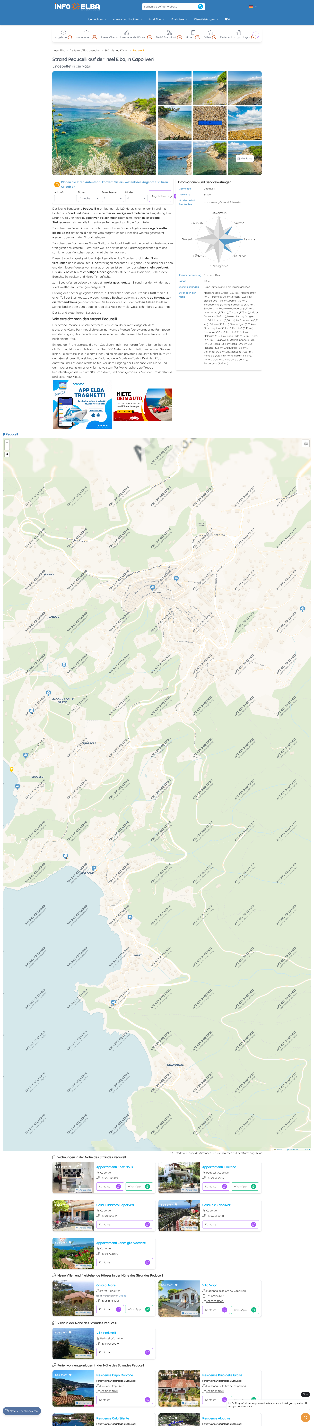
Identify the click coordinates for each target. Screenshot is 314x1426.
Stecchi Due (210, 300)
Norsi (255, 335)
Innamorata (210, 312)
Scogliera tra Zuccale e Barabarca (223, 308)
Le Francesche (244, 320)
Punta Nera (233, 355)
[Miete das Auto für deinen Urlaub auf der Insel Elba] (142, 405)
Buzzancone (234, 351)
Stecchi (236, 296)
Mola (230, 316)
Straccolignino (212, 328)
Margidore (230, 359)
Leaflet (279, 1149)
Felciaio (213, 324)
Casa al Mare (105, 1285)
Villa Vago (209, 1285)
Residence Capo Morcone (114, 1375)
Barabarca (237, 304)
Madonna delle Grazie (216, 292)
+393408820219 (109, 1343)
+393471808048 (109, 1177)
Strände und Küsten (116, 50)
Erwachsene (109, 192)
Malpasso (209, 335)
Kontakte (104, 1186)
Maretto (245, 292)
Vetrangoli (209, 351)
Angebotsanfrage (161, 196)
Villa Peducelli (106, 1333)
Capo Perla (233, 335)
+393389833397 (215, 1177)
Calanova (221, 339)
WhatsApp (134, 1186)
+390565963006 (110, 1300)
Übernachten (95, 19)
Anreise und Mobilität (126, 19)
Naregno (209, 332)
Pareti (232, 300)
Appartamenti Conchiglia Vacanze (121, 1243)
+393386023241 (109, 1215)
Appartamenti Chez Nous (114, 1167)
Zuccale (233, 312)
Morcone (214, 296)
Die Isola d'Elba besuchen (85, 50)
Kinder (129, 192)
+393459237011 (109, 1391)
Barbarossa (210, 363)
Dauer (81, 192)
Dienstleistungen (204, 19)
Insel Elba (155, 19)
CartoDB (307, 1149)
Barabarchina (211, 304)
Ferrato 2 (231, 332)
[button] (94, 869)
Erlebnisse (177, 19)
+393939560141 (215, 1215)
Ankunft (59, 192)
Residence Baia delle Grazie (222, 1375)
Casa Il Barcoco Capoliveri (115, 1205)
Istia (234, 343)
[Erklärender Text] (7, 454)
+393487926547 (109, 1253)
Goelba (122, 1295)
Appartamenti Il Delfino (219, 1167)
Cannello (244, 339)
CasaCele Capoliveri (216, 1205)
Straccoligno (237, 324)
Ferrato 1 (237, 328)
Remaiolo (209, 355)
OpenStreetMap (293, 1149)
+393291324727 (215, 1296)
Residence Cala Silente (112, 1418)
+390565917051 (215, 1301)
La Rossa (214, 343)
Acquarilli (230, 347)
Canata (208, 359)
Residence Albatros (216, 1418)
